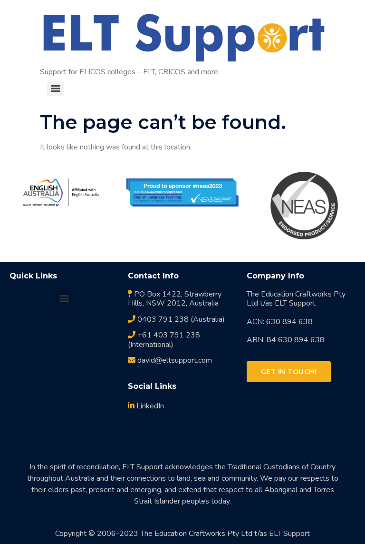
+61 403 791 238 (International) (164, 339)
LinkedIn (149, 406)
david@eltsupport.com (173, 360)
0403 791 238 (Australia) (180, 319)
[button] (64, 298)
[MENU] (55, 88)
